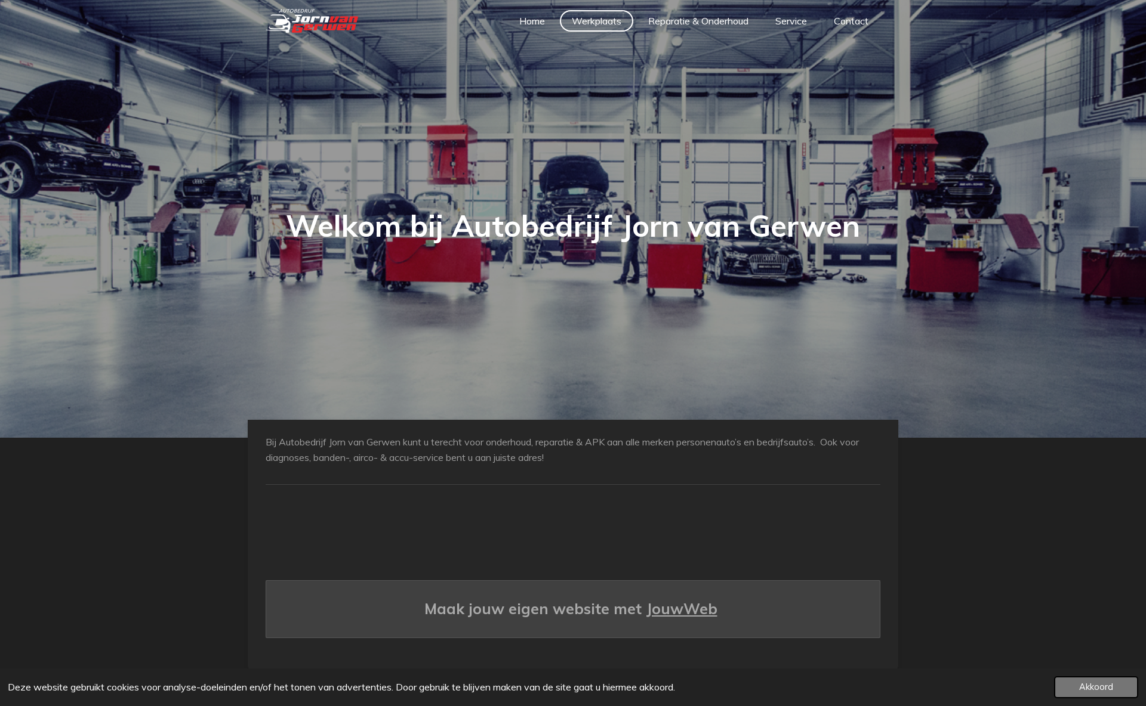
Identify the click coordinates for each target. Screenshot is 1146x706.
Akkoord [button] (1096, 687)
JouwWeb (681, 608)
